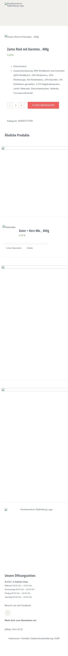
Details (30, 248)
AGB (57, 638)
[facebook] (8, 613)
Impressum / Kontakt (19, 638)
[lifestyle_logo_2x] (17, 3)
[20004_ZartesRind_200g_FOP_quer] (34, 37)
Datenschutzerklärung (42, 638)
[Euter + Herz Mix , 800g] (9, 227)
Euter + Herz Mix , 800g (34, 230)
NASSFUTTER (25, 121)
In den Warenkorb (43, 105)
